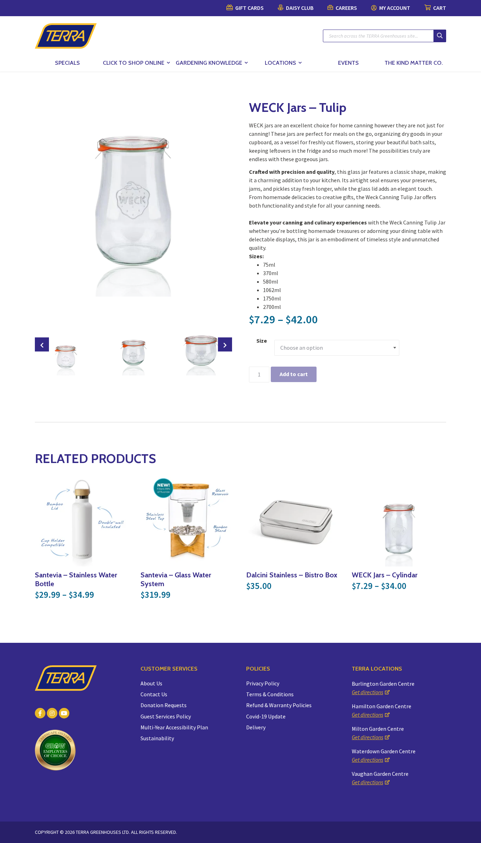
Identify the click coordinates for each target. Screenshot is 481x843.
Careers (346, 7)
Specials (67, 62)
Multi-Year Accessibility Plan (174, 727)
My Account (394, 7)
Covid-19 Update (266, 716)
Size (261, 340)
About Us (151, 683)
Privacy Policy (262, 683)
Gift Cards (249, 7)
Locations (280, 62)
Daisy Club (299, 7)
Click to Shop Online (133, 62)
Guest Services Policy (165, 716)
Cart (439, 7)
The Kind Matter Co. (414, 62)
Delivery (256, 727)
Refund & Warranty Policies (279, 705)
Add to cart (294, 374)
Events (348, 62)
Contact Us (153, 694)
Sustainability (157, 738)
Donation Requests (163, 705)
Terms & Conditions (270, 694)
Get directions (367, 692)
